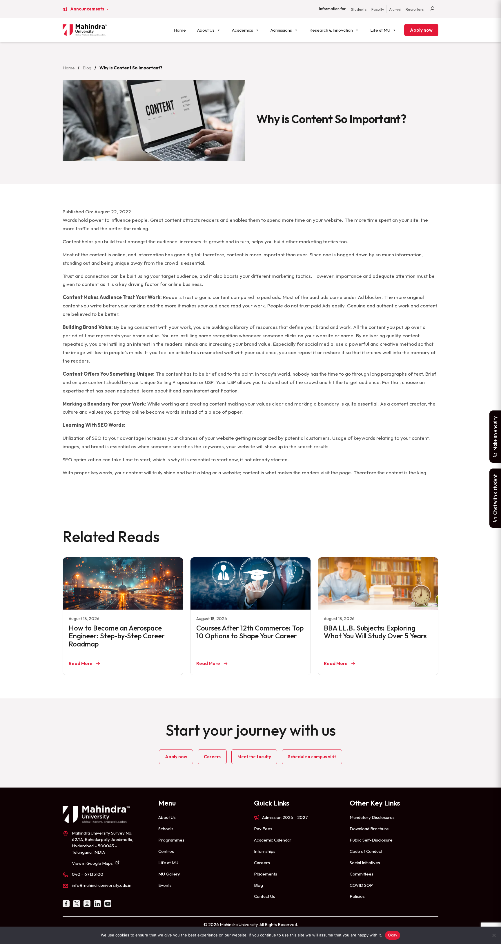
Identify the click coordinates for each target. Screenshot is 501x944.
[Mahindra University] (85, 30)
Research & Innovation (331, 30)
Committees (361, 874)
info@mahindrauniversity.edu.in (101, 885)
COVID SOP (361, 885)
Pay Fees (263, 828)
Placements (265, 874)
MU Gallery (169, 874)
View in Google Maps (92, 863)
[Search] (432, 9)
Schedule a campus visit (312, 756)
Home (180, 30)
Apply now (421, 30)
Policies (357, 896)
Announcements (87, 9)
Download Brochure (369, 828)
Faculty (377, 9)
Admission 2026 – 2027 (285, 817)
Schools (165, 828)
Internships (264, 851)
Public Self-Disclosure (371, 840)
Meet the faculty (254, 756)
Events (165, 885)
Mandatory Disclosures (372, 817)
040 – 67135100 (87, 874)
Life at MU (380, 30)
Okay (392, 935)
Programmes (171, 840)
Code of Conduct (366, 851)
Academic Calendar (272, 840)
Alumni (395, 9)
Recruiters (415, 9)
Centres (166, 851)
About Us (206, 30)
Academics (242, 30)
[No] (494, 935)
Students (358, 9)
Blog (87, 68)
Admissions (281, 30)
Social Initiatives (365, 862)
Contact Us (264, 896)
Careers (212, 756)
